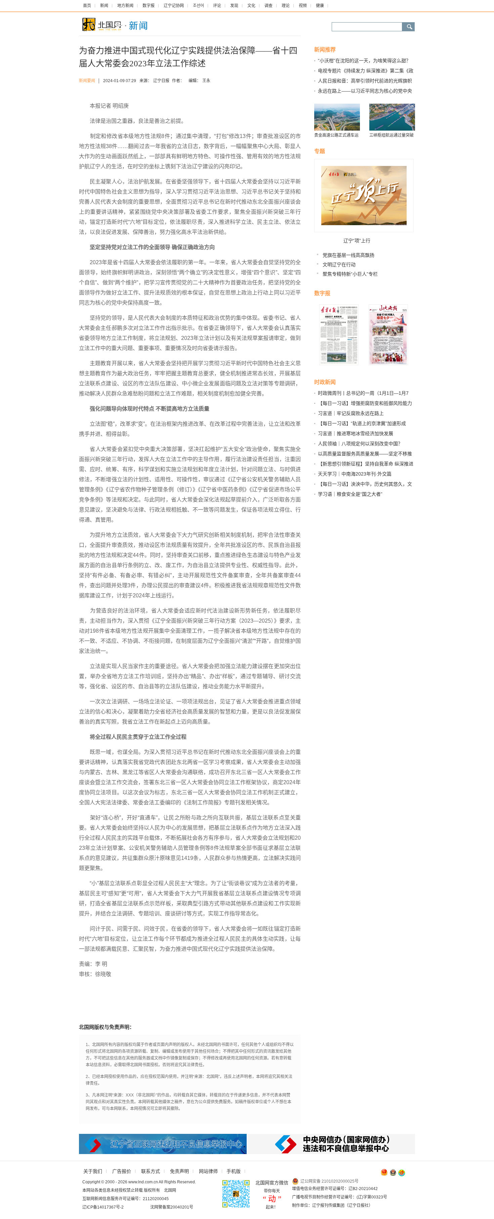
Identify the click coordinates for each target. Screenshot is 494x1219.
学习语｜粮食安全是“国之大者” (350, 494)
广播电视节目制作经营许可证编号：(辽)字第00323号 (339, 1197)
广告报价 (121, 1171)
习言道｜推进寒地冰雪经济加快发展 (355, 433)
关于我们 (92, 1171)
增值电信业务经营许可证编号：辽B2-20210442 (335, 1188)
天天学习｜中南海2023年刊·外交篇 (355, 474)
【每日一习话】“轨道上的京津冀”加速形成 (362, 423)
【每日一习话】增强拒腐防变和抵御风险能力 (365, 403)
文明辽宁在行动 (339, 264)
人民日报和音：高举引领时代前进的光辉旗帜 (365, 80)
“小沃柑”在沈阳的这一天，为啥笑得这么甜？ (364, 60)
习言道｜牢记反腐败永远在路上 (351, 413)
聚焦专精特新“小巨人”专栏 (350, 274)
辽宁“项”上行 (356, 240)
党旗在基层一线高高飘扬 (348, 255)
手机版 (234, 1171)
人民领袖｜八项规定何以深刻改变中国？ (360, 443)
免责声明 (179, 1171)
